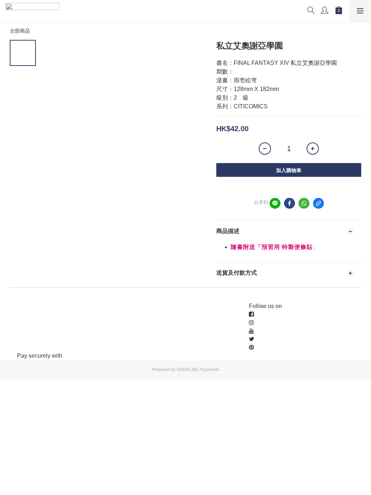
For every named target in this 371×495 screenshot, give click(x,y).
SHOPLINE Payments (197, 369)
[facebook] (289, 203)
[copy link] (318, 203)
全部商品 (20, 31)
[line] (275, 203)
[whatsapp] (304, 203)
